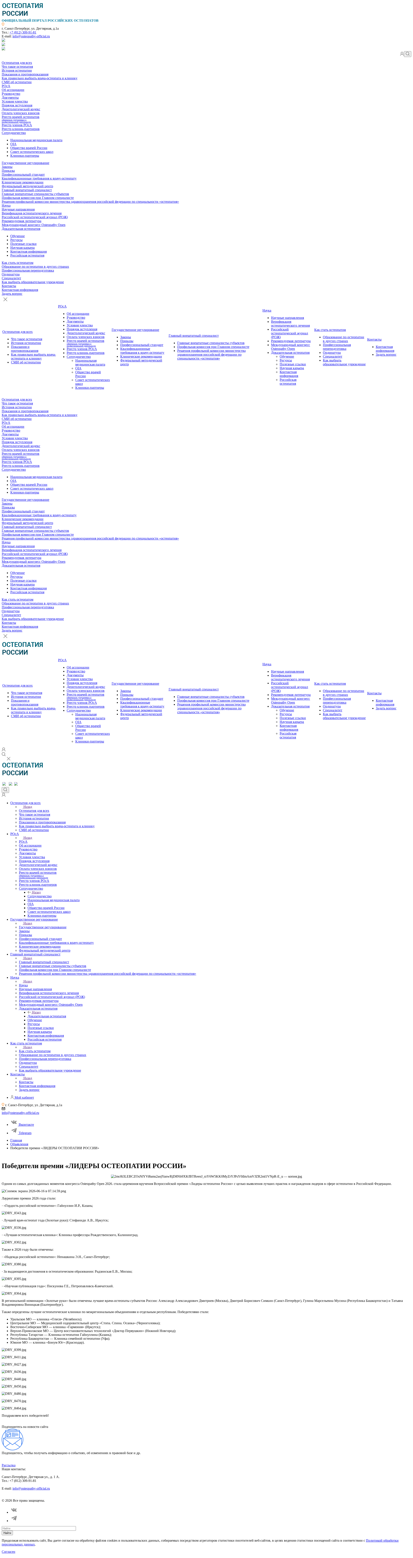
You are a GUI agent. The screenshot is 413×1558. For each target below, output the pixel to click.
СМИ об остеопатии (17, 82)
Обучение (17, 236)
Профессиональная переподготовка (28, 270)
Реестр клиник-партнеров (21, 129)
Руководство (11, 93)
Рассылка (8, 1465)
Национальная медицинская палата (36, 140)
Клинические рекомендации (22, 182)
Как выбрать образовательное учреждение (33, 282)
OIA (13, 144)
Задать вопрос (12, 293)
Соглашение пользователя (64, 1496)
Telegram (25, 1133)
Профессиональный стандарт (23, 174)
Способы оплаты (95, 1496)
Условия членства (15, 101)
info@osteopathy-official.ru (31, 36)
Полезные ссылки (23, 244)
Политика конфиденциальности (22, 1496)
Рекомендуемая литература (21, 221)
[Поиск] (407, 54)
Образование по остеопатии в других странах (35, 266)
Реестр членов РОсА (17, 125)
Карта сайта (117, 1496)
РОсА (6, 86)
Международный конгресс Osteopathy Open (33, 225)
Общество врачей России (28, 148)
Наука (6, 205)
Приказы (8, 170)
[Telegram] (14, 1521)
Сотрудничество (14, 133)
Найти (7, 1533)
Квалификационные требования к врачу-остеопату (39, 178)
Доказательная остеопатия (21, 229)
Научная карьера (22, 247)
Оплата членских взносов (21, 113)
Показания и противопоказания (25, 74)
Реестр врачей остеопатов (20, 119)
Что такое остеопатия (17, 66)
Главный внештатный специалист (27, 190)
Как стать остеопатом (17, 263)
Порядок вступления (17, 105)
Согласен (8, 1551)
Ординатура (11, 274)
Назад (27, 807)
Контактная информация (28, 251)
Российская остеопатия (27, 255)
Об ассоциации (13, 90)
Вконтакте (26, 1124)
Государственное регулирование (25, 163)
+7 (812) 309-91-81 (22, 32)
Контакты (9, 286)
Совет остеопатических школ (31, 152)
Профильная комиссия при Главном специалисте (38, 198)
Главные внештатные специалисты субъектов (35, 194)
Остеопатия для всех (17, 63)
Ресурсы (16, 240)
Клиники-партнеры (24, 155)
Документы (10, 97)
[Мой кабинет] (402, 54)
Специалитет (11, 278)
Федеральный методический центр (27, 186)
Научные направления (18, 209)
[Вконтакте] (14, 1512)
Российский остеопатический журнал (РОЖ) (35, 217)
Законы (7, 167)
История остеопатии (17, 70)
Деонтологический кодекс (21, 109)
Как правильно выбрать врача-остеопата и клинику (39, 78)
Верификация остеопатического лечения (32, 213)
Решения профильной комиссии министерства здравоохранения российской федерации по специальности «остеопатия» (90, 201)
